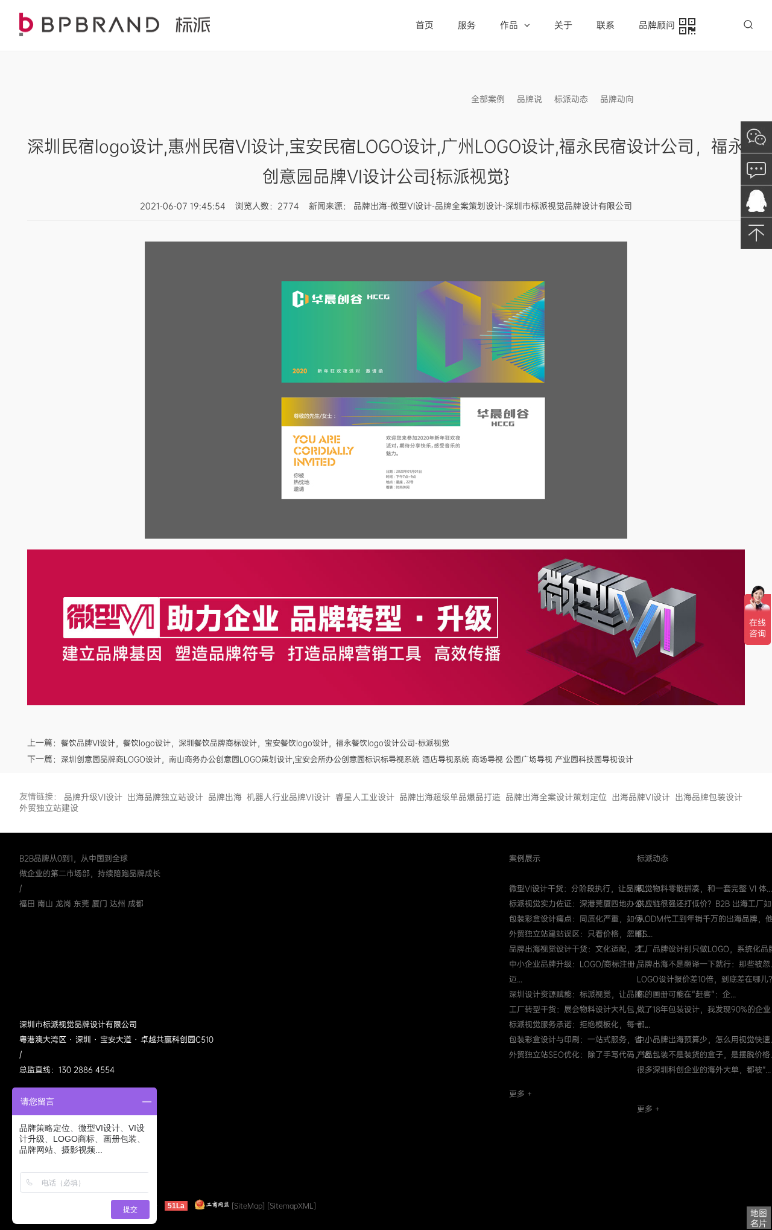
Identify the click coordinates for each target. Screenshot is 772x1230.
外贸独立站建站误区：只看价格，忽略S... (581, 934)
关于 (563, 25)
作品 (509, 25)
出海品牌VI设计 (641, 797)
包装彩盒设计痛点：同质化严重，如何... (578, 919)
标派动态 (571, 99)
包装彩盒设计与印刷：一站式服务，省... (578, 1039)
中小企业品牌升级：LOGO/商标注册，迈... (576, 971)
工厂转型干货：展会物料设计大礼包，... (578, 1009)
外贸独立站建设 (48, 807)
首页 (425, 25)
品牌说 (529, 99)
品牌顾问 (659, 25)
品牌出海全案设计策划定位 (556, 797)
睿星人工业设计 (364, 797)
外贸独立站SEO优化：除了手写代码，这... (582, 1054)
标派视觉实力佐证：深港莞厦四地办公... (578, 903)
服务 (467, 25)
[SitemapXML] (291, 1206)
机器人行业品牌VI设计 (289, 797)
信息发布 (663, 99)
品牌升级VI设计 (93, 797)
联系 (605, 25)
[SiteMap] (248, 1206)
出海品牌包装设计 (708, 797)
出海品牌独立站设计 (165, 797)
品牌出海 (225, 797)
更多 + (520, 1094)
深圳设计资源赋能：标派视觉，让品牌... (578, 994)
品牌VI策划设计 (114, 24)
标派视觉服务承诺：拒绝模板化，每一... (578, 1024)
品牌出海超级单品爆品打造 (450, 797)
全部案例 (488, 99)
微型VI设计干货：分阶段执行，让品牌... (578, 888)
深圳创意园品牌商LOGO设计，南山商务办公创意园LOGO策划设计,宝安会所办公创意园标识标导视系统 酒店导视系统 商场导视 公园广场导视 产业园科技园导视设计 (347, 759)
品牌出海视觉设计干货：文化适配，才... (578, 949)
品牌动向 (617, 99)
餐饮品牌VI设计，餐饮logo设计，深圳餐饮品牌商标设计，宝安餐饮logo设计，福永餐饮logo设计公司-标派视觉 (255, 743)
